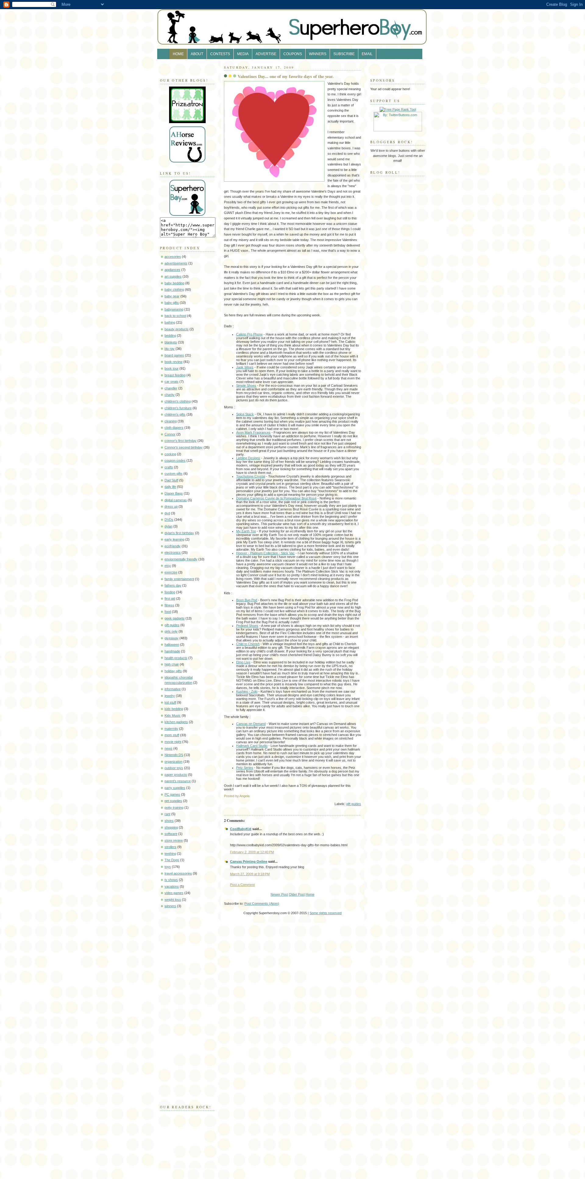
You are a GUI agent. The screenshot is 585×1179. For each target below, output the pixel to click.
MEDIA (243, 54)
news (168, 748)
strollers (170, 847)
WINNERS (317, 54)
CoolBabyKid (240, 829)
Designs (248, 458)
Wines (245, 367)
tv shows (171, 880)
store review (174, 840)
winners (170, 906)
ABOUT (197, 54)
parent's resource (178, 781)
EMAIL (367, 54)
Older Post (297, 894)
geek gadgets (175, 618)
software (171, 834)
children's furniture (178, 408)
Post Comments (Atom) (261, 903)
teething (170, 853)
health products (176, 658)
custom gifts (174, 473)
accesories (173, 256)
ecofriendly (173, 546)
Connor (170, 434)
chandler (171, 388)
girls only (171, 631)
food (168, 611)
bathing (170, 322)
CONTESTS (220, 54)
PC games (172, 794)
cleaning (171, 421)
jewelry (170, 696)
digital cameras (176, 500)
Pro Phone (249, 334)
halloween (172, 644)
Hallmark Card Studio (252, 746)
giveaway (172, 638)
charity (170, 394)
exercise (171, 572)
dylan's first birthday (179, 533)
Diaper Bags (174, 493)
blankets (171, 342)
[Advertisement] (178, 1005)
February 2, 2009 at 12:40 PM (252, 852)
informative (173, 689)
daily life (170, 486)
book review (174, 362)
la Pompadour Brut (276, 498)
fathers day (173, 585)
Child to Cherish (248, 644)
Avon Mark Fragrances (253, 432)
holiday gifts (173, 671)
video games (174, 893)
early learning (174, 539)
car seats (172, 381)
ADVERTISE (266, 54)
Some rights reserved (326, 913)
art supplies (173, 276)
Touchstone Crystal (250, 476)
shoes (169, 820)
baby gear (172, 296)
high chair (172, 664)
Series (244, 767)
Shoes (247, 625)
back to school (175, 316)
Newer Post (279, 894)
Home (310, 894)
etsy (168, 565)
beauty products (177, 329)
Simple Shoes (246, 385)
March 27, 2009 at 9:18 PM (250, 874)
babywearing (174, 309)
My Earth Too (246, 531)
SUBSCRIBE (344, 54)
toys (168, 866)
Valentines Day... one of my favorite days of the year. (286, 76)
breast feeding (175, 375)
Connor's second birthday (184, 447)
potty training (174, 807)
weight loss (173, 899)
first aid (170, 598)
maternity (171, 728)
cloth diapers (174, 427)
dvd (167, 513)
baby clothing (174, 289)
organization (174, 761)
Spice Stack (245, 414)
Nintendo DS (174, 755)
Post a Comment (242, 884)
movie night (173, 742)
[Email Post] (360, 796)
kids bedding (174, 709)
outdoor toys (174, 768)
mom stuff (172, 735)
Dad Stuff (171, 480)
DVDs (169, 519)
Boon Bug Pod (246, 600)
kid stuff (170, 702)
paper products (176, 774)
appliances (172, 270)
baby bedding (174, 283)
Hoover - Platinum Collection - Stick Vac (265, 553)
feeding (170, 592)
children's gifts (175, 414)
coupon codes (175, 460)
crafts (169, 467)
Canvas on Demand (251, 724)
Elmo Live (243, 662)
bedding (170, 335)
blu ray (170, 348)
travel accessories (178, 873)
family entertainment (179, 579)
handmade (172, 651)
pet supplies (173, 801)
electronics (173, 552)
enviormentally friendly (181, 559)
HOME (178, 54)
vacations (172, 886)
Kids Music (173, 715)
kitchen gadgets (176, 722)
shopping (171, 827)
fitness (169, 605)
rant (167, 814)
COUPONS (292, 54)
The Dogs (172, 860)
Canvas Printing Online (248, 861)
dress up (171, 506)
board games (174, 355)
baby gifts (172, 302)
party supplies (175, 788)
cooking (170, 454)
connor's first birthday (181, 440)
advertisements (176, 263)
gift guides (172, 625)
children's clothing (178, 401)
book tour (172, 368)
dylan (168, 526)
